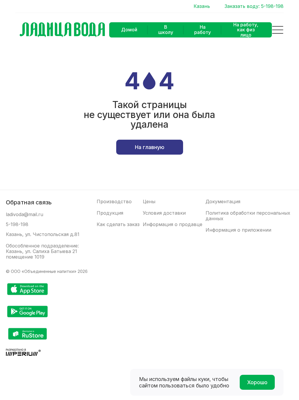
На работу (202, 29)
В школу (165, 29)
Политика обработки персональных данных (248, 215)
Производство (114, 201)
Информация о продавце (172, 224)
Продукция (110, 213)
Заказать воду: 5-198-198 (254, 6)
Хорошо (257, 382)
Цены (149, 201)
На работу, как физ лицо (245, 30)
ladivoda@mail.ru (24, 214)
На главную (149, 147)
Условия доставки (164, 213)
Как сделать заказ (118, 224)
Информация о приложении (238, 230)
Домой (129, 30)
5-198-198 (17, 224)
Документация (223, 201)
